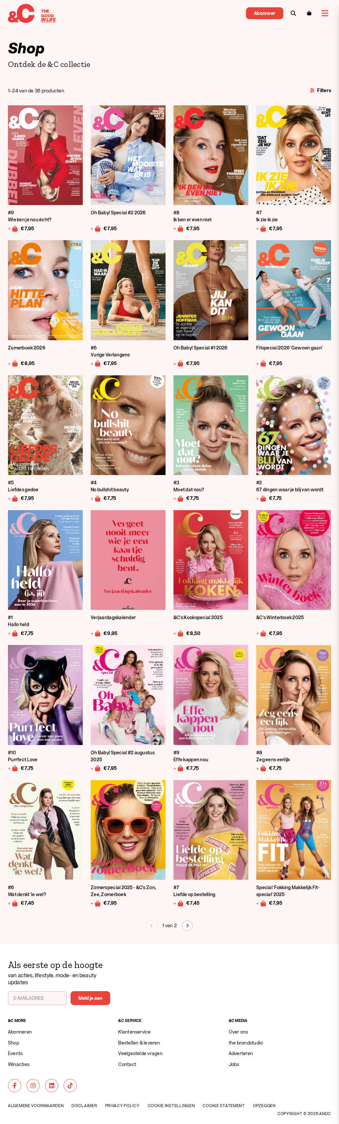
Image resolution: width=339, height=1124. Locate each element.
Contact (127, 1064)
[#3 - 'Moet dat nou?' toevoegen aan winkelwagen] (178, 498)
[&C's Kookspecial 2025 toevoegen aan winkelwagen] (178, 633)
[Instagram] (33, 1085)
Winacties (18, 1064)
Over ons (238, 1032)
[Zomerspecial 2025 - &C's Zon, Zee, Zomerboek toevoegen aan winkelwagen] (96, 903)
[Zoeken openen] (293, 13)
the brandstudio (246, 1043)
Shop (13, 1043)
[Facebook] (14, 1085)
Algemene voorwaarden (36, 1105)
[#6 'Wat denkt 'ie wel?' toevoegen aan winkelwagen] (13, 903)
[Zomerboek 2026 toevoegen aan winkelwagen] (13, 363)
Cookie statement (224, 1105)
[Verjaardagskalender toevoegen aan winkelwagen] (96, 633)
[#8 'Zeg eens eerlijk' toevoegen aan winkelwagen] (261, 768)
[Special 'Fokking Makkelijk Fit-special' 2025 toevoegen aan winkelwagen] (261, 903)
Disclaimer (84, 1105)
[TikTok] (70, 1085)
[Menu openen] (325, 13)
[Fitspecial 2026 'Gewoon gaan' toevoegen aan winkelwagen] (261, 363)
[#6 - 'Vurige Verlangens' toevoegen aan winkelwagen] (96, 363)
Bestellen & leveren (139, 1043)
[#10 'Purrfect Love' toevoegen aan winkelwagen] (13, 768)
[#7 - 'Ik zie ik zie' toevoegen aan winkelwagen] (261, 228)
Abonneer (264, 13)
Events (15, 1053)
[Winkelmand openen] (309, 13)
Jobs (234, 1064)
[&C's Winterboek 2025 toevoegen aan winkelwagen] (261, 633)
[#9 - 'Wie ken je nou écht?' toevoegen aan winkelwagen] (13, 228)
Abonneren (20, 1032)
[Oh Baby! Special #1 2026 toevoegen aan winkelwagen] (178, 363)
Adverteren (241, 1053)
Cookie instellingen (171, 1105)
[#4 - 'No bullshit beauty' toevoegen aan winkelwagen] (96, 498)
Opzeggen (264, 1105)
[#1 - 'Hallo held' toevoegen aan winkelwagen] (13, 633)
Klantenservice (134, 1032)
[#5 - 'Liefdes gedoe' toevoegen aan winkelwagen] (13, 498)
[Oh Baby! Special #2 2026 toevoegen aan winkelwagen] (96, 228)
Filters (324, 90)
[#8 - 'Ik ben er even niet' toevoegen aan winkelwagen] (178, 228)
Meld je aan (90, 998)
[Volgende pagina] (187, 925)
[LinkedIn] (51, 1085)
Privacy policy (122, 1105)
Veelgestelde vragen (140, 1053)
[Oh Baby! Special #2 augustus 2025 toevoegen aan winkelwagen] (96, 768)
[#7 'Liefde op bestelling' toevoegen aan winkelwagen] (178, 903)
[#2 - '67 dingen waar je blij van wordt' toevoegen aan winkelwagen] (261, 498)
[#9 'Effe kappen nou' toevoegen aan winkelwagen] (178, 768)
